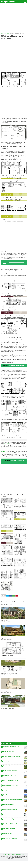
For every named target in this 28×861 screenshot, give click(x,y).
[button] (25, 1)
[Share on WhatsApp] (13, 596)
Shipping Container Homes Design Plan (12, 756)
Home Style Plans (7, 794)
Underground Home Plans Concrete (11, 790)
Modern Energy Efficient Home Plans (9, 673)
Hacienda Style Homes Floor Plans (8, 691)
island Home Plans (5, 620)
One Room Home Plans (8, 804)
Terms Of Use (18, 854)
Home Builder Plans (7, 833)
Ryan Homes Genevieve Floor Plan (11, 746)
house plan (6, 443)
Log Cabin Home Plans (6, 638)
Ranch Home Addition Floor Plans (10, 780)
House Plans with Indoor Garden (10, 823)
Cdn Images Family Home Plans (10, 770)
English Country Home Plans (9, 775)
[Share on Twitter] (7, 596)
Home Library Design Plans (9, 828)
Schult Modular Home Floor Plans (10, 785)
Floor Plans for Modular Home (10, 838)
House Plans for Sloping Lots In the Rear (12, 819)
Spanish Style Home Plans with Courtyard (12, 799)
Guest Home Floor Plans (8, 814)
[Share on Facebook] (10, 596)
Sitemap (4, 854)
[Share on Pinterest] (16, 596)
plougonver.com (8, 1)
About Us (23, 854)
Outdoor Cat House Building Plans (10, 809)
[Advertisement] (14, 18)
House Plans (4, 40)
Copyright (13, 854)
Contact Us (9, 854)
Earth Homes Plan (7, 765)
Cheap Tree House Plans (8, 751)
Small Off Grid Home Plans (7, 655)
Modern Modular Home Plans (7, 708)
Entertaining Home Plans (9, 761)
